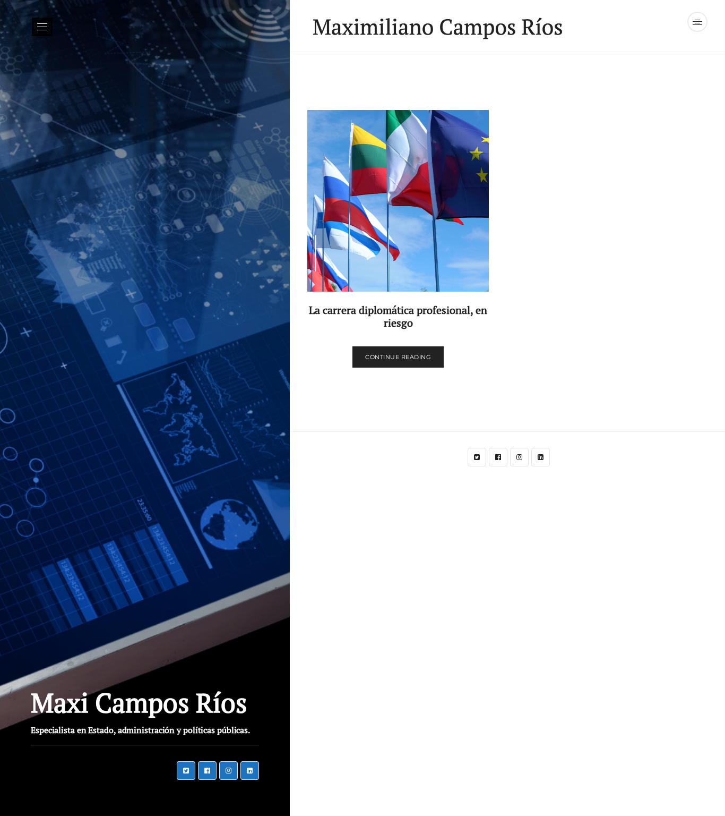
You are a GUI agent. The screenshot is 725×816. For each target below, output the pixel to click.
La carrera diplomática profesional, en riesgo (398, 316)
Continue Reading (398, 357)
